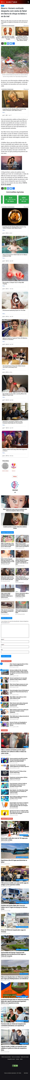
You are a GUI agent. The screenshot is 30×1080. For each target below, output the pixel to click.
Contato (17, 1059)
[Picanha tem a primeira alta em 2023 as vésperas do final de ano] (5, 779)
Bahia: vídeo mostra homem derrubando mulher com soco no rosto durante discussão (7, 578)
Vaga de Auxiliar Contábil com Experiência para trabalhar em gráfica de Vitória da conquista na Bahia (14, 1048)
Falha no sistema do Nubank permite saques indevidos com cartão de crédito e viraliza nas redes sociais (13, 751)
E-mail (2, 644)
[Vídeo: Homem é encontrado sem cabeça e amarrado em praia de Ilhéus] (7, 605)
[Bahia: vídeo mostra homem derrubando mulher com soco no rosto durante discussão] (7, 571)
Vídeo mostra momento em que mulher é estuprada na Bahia (22, 611)
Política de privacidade (6, 1056)
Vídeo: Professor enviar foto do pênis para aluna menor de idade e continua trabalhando (19, 711)
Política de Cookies (25, 1056)
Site (2, 649)
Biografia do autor (11, 1059)
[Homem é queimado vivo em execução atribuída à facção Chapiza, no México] (5, 680)
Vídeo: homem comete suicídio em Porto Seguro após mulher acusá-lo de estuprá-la (22, 545)
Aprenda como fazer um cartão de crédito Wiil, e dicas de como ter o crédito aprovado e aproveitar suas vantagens (19, 812)
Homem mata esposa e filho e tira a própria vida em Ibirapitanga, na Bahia (22, 595)
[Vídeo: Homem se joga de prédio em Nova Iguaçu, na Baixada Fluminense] (5, 666)
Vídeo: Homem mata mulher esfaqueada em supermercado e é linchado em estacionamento (19, 704)
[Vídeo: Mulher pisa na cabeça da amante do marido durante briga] (5, 718)
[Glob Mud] (11, 2)
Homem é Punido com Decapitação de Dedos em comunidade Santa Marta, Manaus (18, 724)
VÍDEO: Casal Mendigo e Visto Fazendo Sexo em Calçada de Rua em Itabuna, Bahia (7, 545)
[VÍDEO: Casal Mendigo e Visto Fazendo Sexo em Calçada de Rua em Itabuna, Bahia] (7, 538)
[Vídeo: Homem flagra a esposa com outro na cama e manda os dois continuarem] (5, 686)
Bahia (2, 5)
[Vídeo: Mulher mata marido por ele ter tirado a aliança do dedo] (5, 699)
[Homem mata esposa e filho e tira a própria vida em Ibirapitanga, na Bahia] (22, 588)
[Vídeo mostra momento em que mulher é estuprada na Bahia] (22, 605)
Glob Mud (15, 490)
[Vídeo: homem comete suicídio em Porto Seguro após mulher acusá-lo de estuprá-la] (22, 538)
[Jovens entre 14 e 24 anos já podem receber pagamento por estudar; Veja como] (5, 767)
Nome (2, 639)
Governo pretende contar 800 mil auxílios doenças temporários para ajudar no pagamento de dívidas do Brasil (19, 760)
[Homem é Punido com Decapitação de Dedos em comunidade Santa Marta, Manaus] (5, 724)
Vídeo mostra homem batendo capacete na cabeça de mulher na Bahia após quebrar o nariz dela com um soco (22, 561)
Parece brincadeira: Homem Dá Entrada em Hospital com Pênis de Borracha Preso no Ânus (19, 692)
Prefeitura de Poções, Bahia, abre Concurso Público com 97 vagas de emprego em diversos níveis (14, 907)
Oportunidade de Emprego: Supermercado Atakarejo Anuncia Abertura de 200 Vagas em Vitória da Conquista (13, 954)
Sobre (21, 1059)
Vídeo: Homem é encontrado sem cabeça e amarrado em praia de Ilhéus (7, 611)
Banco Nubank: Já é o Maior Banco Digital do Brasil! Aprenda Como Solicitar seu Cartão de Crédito (19, 791)
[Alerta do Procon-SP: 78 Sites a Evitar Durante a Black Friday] (5, 773)
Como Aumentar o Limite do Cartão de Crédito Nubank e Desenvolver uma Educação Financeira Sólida (18, 785)
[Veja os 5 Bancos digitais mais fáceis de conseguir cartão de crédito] (5, 798)
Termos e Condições (16, 1056)
